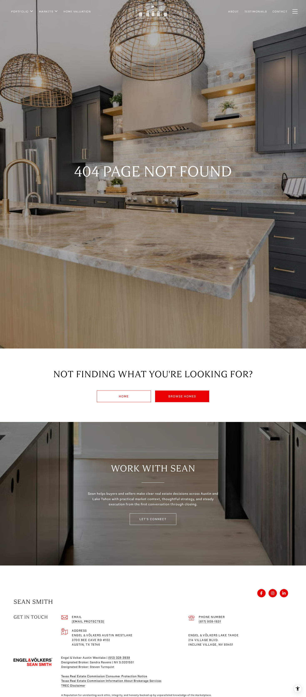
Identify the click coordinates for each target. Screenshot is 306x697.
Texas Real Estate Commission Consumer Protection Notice (104, 676)
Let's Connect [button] (153, 519)
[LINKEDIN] (284, 593)
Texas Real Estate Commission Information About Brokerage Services (111, 681)
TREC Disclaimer (73, 685)
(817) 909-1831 (210, 621)
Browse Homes (182, 396)
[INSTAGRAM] (273, 593)
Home (124, 396)
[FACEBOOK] (261, 593)
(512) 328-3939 (119, 658)
